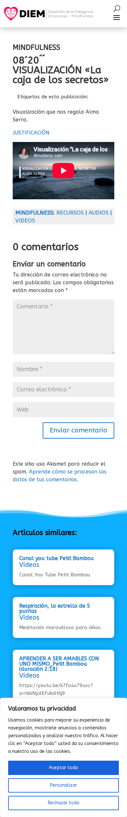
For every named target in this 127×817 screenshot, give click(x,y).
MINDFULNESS (34, 212)
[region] (63, 757)
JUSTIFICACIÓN (31, 133)
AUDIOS (98, 212)
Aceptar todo (63, 767)
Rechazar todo (63, 803)
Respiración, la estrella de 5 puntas (54, 608)
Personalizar (63, 785)
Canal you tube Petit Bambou (56, 558)
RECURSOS (70, 212)
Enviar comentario (78, 430)
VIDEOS (25, 220)
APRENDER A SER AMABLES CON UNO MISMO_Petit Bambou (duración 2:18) (59, 663)
